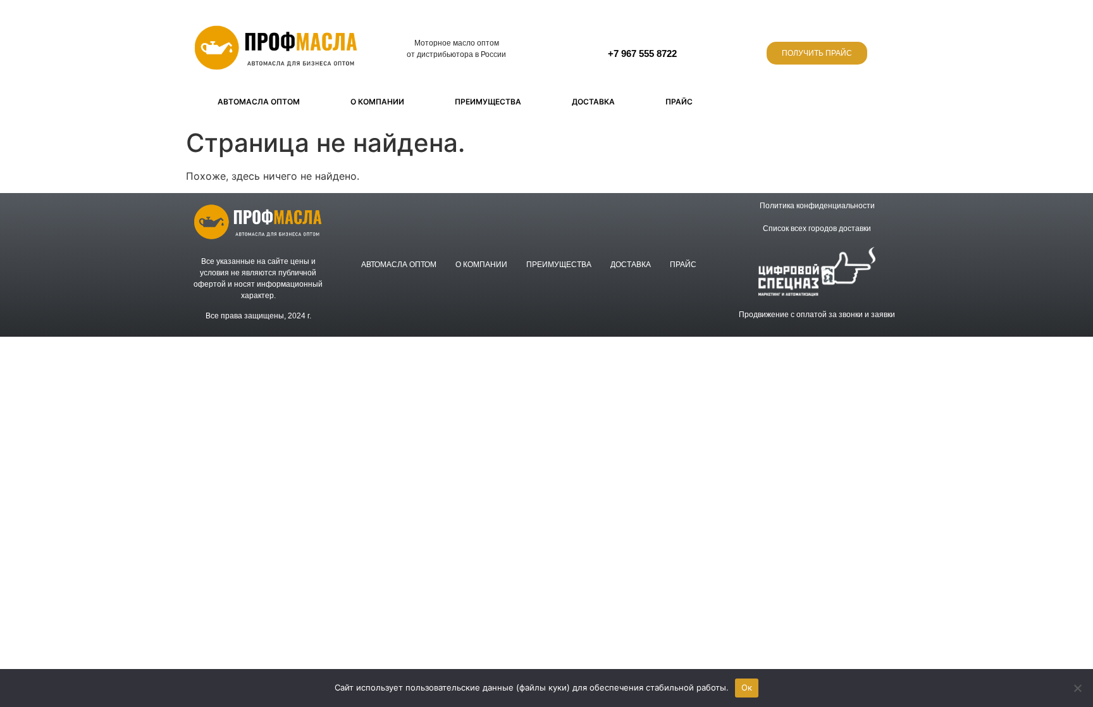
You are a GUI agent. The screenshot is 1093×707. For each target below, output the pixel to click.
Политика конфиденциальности (817, 205)
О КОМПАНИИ (377, 101)
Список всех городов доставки (817, 228)
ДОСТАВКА (593, 101)
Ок (747, 687)
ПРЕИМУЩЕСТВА (488, 101)
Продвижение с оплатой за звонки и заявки (817, 314)
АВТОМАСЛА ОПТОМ (259, 101)
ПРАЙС (679, 101)
